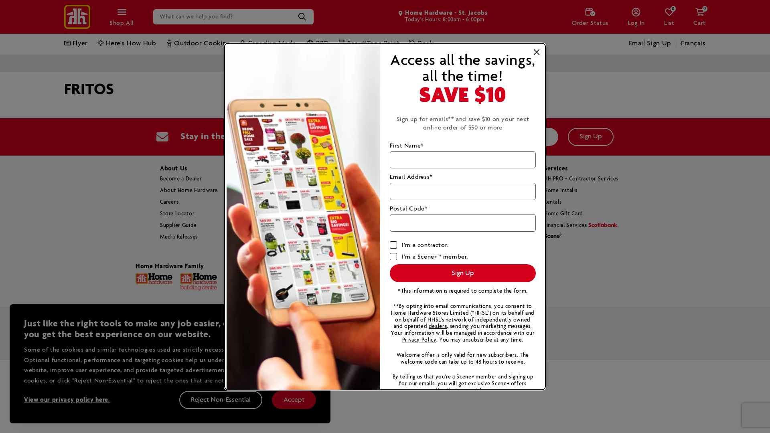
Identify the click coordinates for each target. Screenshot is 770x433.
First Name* (407, 146)
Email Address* (411, 177)
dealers (438, 326)
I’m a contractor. (425, 245)
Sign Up (463, 273)
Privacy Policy (419, 340)
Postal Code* (409, 208)
